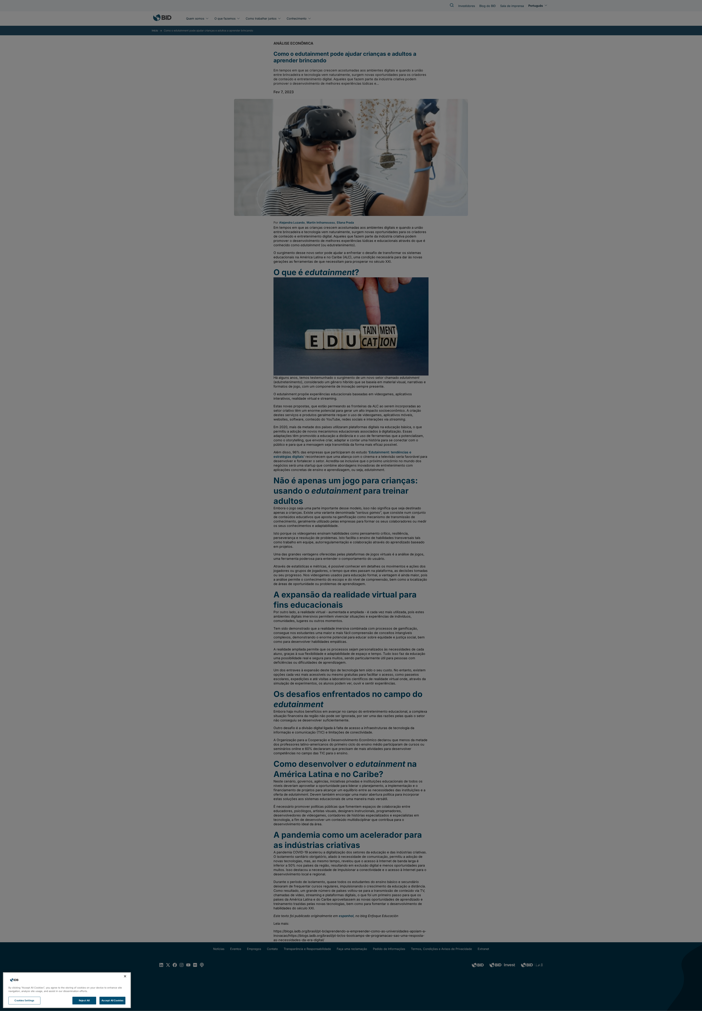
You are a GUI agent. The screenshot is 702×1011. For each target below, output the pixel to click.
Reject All (84, 1000)
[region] (67, 990)
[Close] (125, 976)
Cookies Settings (24, 1000)
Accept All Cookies (112, 1000)
